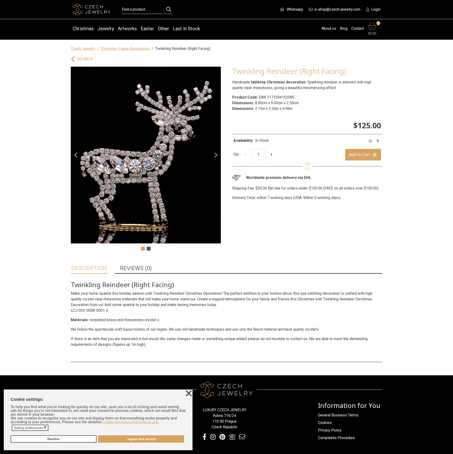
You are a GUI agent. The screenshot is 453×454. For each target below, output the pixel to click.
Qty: (236, 154)
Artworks (127, 28)
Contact (357, 28)
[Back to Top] (447, 449)
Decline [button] (53, 439)
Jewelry (105, 28)
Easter (147, 28)
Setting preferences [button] (30, 428)
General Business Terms (338, 415)
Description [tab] (89, 268)
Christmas (83, 28)
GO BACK (85, 59)
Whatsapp (295, 9)
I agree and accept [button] (141, 439)
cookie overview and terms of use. (130, 422)
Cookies (325, 422)
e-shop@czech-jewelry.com (337, 9)
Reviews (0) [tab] (136, 268)
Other (163, 28)
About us (329, 28)
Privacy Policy (330, 430)
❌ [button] (188, 394)
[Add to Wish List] (370, 141)
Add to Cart (359, 154)
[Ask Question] (377, 141)
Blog (344, 28)
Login (375, 9)
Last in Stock (186, 28)
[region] (146, 159)
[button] (76, 155)
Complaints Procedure (336, 438)
